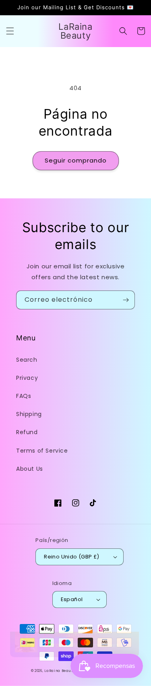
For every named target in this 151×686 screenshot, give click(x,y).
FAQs (23, 396)
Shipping (29, 414)
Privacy (27, 378)
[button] (10, 31)
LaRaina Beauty (59, 670)
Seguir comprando (76, 160)
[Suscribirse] (125, 299)
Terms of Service (42, 451)
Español (72, 599)
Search (26, 360)
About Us (29, 469)
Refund (27, 432)
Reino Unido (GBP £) (71, 556)
